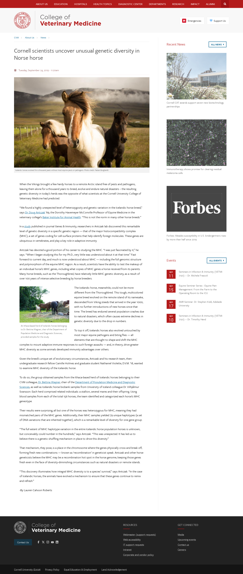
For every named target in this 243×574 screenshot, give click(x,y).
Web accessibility (132, 539)
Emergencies (194, 20)
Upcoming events (187, 539)
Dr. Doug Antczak (35, 212)
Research (178, 4)
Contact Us (23, 542)
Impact (195, 4)
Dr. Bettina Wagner (49, 382)
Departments (157, 4)
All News (216, 44)
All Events (215, 260)
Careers (182, 549)
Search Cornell (225, 4)
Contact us (183, 544)
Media (181, 534)
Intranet (127, 549)
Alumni (210, 4)
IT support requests (133, 544)
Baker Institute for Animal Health (61, 217)
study (27, 226)
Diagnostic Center (130, 4)
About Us (42, 4)
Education (61, 4)
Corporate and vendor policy (138, 554)
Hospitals (80, 4)
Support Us (220, 20)
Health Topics (102, 4)
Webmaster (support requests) (139, 534)
